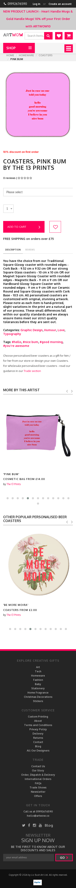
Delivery (38, 733)
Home (10, 55)
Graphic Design (31, 330)
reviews (30, 249)
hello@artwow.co (38, 815)
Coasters (46, 55)
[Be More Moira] (38, 564)
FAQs (38, 783)
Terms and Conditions (38, 725)
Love (61, 330)
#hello (16, 342)
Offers (38, 796)
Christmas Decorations (38, 696)
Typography (12, 334)
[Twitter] (23, 825)
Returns (38, 737)
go (62, 857)
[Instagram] (34, 825)
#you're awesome (16, 346)
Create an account (60, 4)
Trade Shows (38, 787)
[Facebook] (29, 825)
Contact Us (38, 766)
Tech (38, 671)
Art (38, 667)
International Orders (38, 779)
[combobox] (8, 208)
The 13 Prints (14, 484)
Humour (50, 330)
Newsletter (38, 791)
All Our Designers (38, 750)
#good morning (51, 342)
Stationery (38, 688)
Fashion (38, 679)
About (38, 720)
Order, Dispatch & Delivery (38, 774)
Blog (38, 746)
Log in (36, 4)
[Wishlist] (58, 35)
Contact (38, 742)
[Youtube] (40, 825)
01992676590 (17, 4)
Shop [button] (11, 48)
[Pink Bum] (38, 433)
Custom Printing (38, 716)
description (13, 249)
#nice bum (30, 342)
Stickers (38, 701)
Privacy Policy (38, 729)
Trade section (32, 371)
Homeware (26, 55)
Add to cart (16, 226)
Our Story (38, 770)
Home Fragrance (38, 692)
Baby (38, 684)
